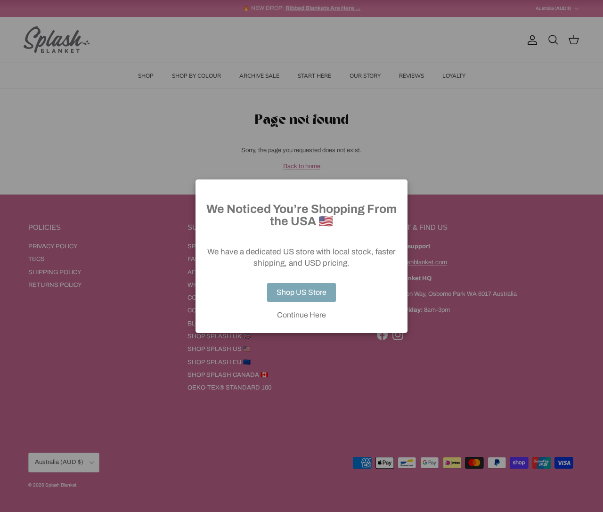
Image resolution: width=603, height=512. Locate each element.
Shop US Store (301, 292)
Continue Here (301, 315)
